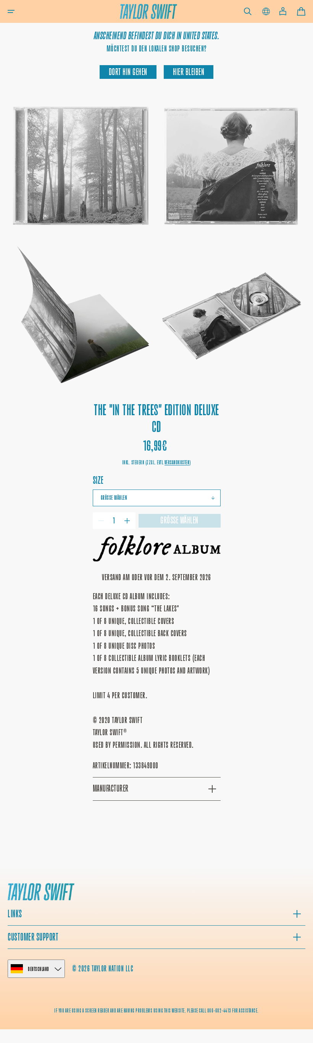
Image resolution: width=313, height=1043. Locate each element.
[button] (11, 11)
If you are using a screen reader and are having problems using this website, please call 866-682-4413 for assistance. (156, 1011)
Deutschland (38, 969)
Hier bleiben (188, 72)
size (98, 480)
